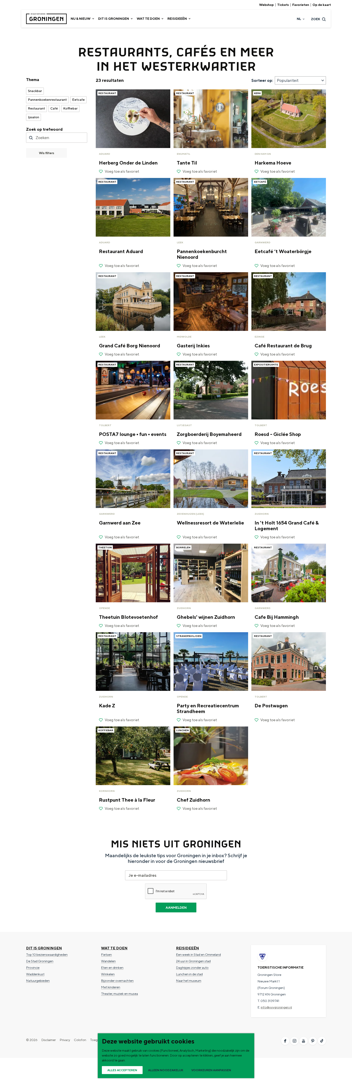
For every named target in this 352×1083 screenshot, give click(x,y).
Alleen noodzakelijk (165, 1070)
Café (54, 108)
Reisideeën (187, 948)
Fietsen (106, 955)
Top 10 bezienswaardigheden (47, 955)
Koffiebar (70, 108)
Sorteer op (262, 80)
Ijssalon (33, 117)
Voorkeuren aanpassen (211, 1070)
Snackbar (35, 91)
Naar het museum (188, 981)
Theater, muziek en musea (119, 994)
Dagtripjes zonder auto (192, 968)
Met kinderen (110, 987)
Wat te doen (114, 948)
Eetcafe (78, 100)
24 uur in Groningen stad (193, 961)
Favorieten (300, 5)
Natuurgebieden (38, 981)
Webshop (266, 5)
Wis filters (46, 153)
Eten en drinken (112, 968)
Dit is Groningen (44, 948)
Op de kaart (321, 5)
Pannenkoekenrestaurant (47, 100)
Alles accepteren (122, 1070)
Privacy (65, 1040)
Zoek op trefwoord (44, 129)
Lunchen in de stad (189, 974)
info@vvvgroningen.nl (276, 1007)
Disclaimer (48, 1040)
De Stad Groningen (39, 961)
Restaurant (36, 108)
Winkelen (108, 974)
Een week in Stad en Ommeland (198, 955)
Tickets (283, 5)
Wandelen (108, 961)
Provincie (33, 968)
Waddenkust (35, 974)
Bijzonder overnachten (117, 981)
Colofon (80, 1040)
